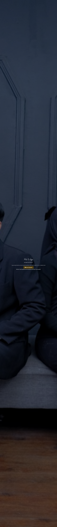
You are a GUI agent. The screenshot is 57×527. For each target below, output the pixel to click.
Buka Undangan (29, 267)
